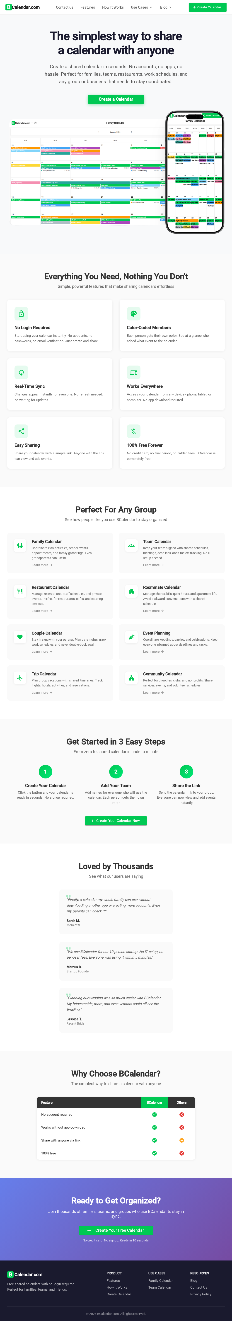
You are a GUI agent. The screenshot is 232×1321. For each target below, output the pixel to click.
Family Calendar (160, 1281)
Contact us (64, 7)
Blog (193, 1281)
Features (87, 7)
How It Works (113, 7)
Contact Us (198, 1287)
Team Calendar (159, 1287)
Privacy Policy (200, 1294)
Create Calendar (119, 1294)
